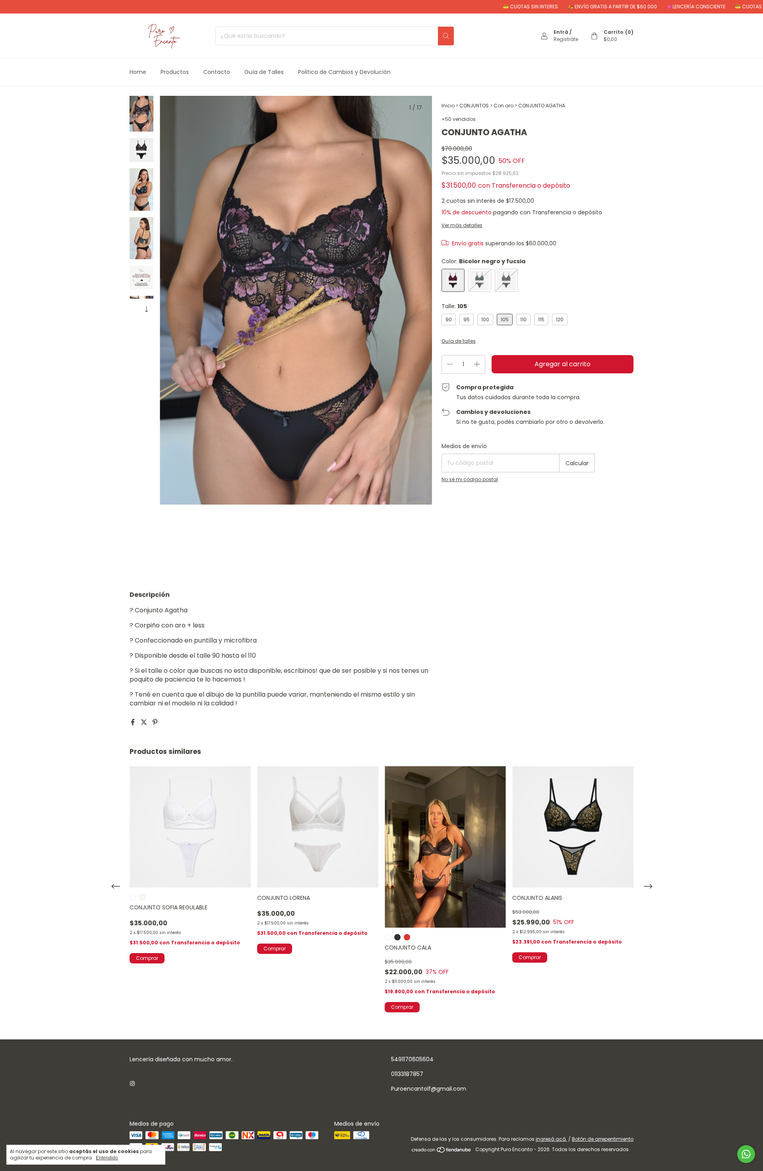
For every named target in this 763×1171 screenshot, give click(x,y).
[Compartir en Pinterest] (155, 722)
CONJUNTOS (474, 105)
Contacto (216, 72)
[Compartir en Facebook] (133, 722)
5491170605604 (412, 1059)
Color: (483, 261)
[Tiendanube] (442, 1151)
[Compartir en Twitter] (145, 722)
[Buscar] (446, 36)
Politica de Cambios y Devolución (344, 72)
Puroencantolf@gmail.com (428, 1089)
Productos (175, 72)
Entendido (107, 1158)
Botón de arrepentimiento (602, 1139)
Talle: (454, 306)
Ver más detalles (462, 225)
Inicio (448, 105)
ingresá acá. (551, 1139)
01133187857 (407, 1074)
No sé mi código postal (470, 479)
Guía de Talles (264, 72)
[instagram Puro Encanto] (132, 1084)
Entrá (561, 32)
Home (138, 72)
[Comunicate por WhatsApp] (746, 1154)
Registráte (566, 39)
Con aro (503, 105)
